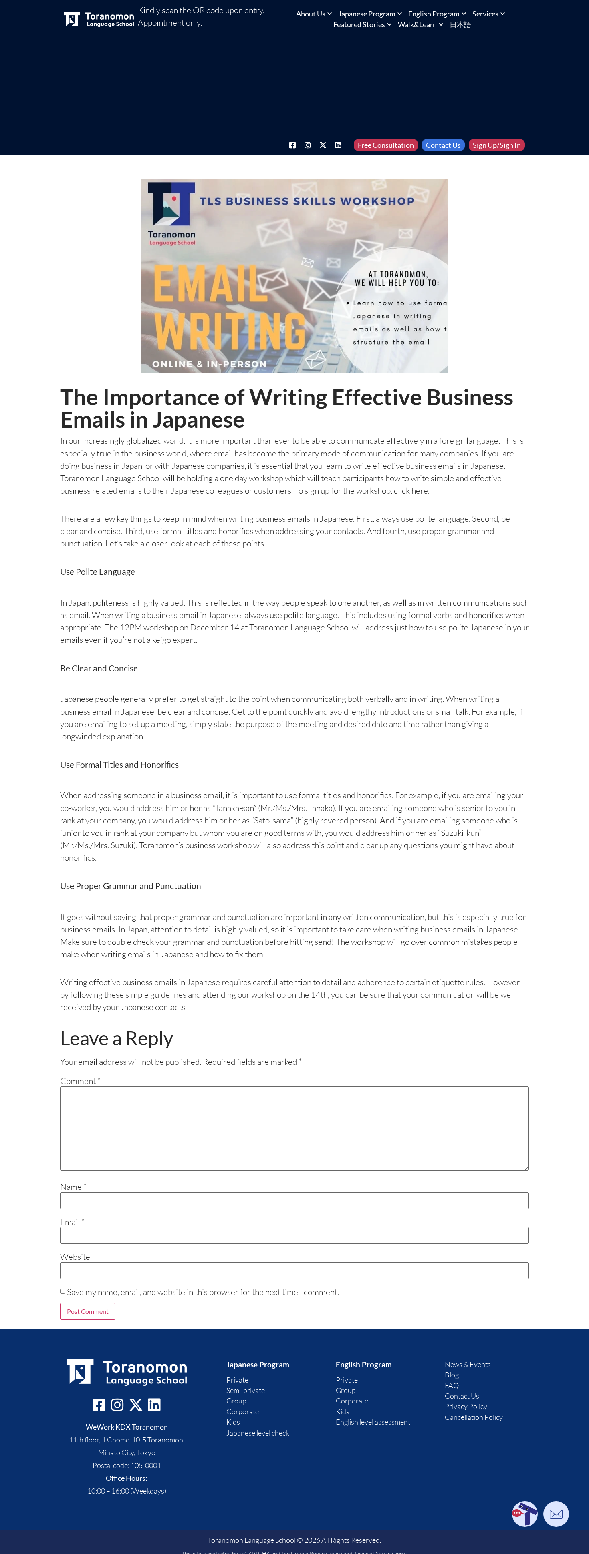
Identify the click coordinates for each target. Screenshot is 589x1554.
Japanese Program (366, 13)
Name (73, 1187)
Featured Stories (359, 24)
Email (72, 1222)
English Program (434, 13)
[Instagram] (307, 145)
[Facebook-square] (292, 145)
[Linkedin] (338, 145)
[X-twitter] (323, 145)
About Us (310, 13)
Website (75, 1257)
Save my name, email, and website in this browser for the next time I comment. (203, 1292)
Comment (80, 1081)
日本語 (460, 24)
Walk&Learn (417, 24)
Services (485, 13)
